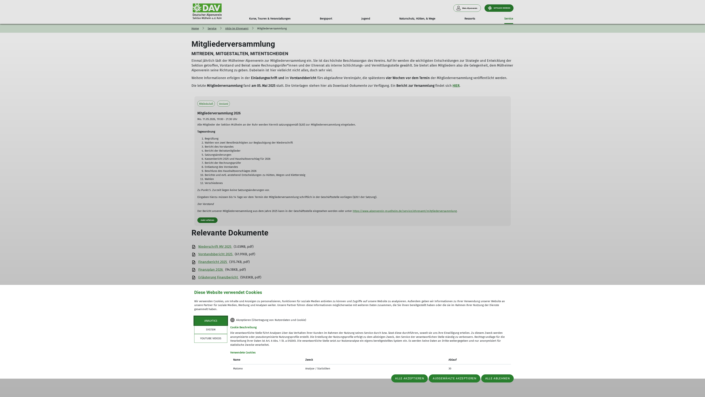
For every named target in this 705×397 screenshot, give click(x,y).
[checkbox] (370, 320)
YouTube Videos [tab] (210, 338)
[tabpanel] (370, 344)
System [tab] (211, 329)
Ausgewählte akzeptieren (454, 378)
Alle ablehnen (497, 378)
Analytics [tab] (210, 320)
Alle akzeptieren (409, 378)
